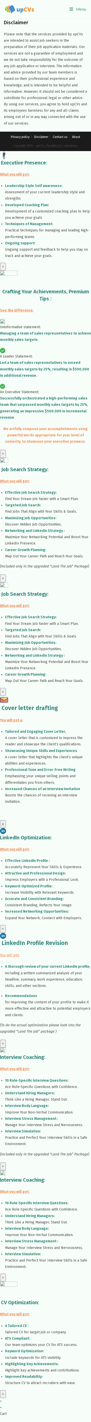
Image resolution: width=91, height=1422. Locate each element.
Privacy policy (20, 137)
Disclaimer (41, 137)
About (76, 137)
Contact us (60, 137)
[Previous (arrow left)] (9, 711)
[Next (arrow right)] (82, 711)
